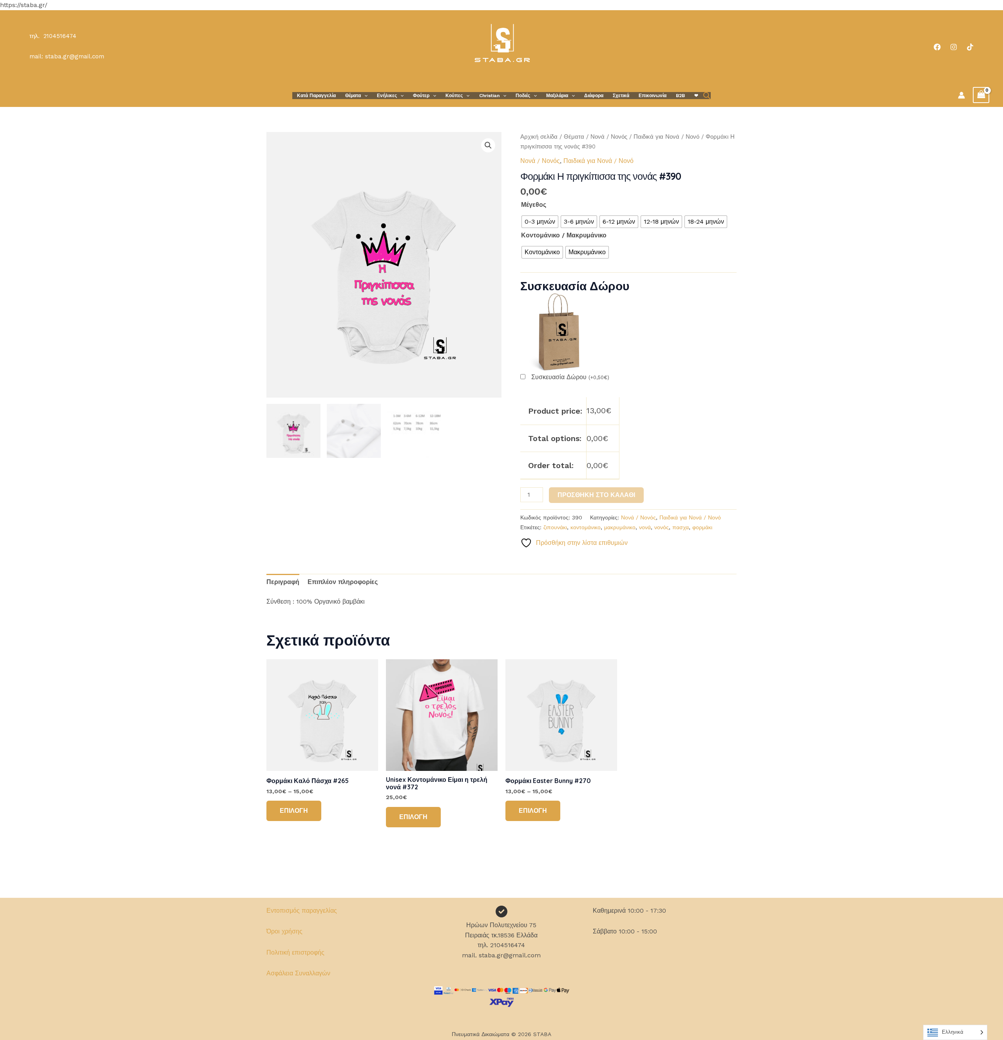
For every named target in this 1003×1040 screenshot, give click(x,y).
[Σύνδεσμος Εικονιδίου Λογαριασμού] (961, 95)
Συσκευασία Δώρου (570, 377)
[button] (364, 95)
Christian (489, 95)
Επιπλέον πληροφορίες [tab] (343, 582)
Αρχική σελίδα (539, 136)
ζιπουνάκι (555, 527)
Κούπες (454, 95)
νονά (645, 527)
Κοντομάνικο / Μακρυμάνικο (564, 235)
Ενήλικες (387, 95)
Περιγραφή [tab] (282, 582)
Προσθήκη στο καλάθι (596, 495)
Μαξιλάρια (557, 95)
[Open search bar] (707, 95)
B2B (680, 95)
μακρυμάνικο (619, 527)
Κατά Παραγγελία (316, 95)
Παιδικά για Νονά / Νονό (666, 136)
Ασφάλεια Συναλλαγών (298, 973)
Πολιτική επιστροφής (295, 952)
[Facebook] (937, 47)
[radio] (540, 222)
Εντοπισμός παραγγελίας (301, 910)
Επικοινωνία (652, 95)
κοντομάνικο (585, 527)
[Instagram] (953, 47)
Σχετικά (621, 95)
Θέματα (353, 95)
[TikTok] (970, 47)
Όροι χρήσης (284, 931)
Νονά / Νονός (608, 136)
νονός (661, 527)
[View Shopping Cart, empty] (981, 95)
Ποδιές (523, 95)
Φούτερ (421, 95)
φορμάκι (702, 527)
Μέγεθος (533, 204)
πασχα (680, 527)
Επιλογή (294, 810)
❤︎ (696, 95)
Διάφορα (593, 95)
